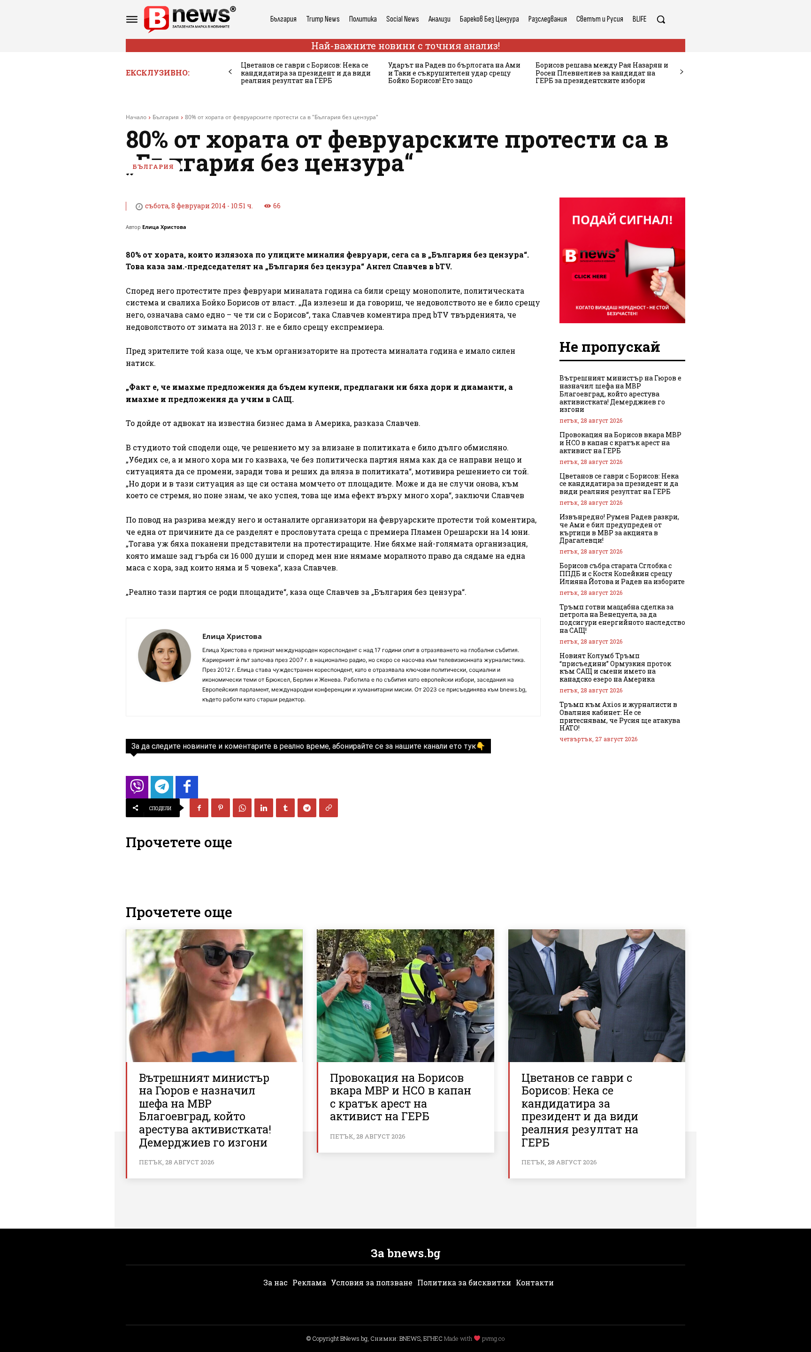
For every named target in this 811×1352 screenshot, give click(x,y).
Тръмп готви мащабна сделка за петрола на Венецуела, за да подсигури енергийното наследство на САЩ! (622, 618)
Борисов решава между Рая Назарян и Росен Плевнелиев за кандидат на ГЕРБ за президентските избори (602, 73)
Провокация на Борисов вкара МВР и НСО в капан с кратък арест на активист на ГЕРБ (620, 442)
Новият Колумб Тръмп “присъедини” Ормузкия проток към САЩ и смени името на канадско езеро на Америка (615, 667)
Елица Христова (164, 226)
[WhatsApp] (242, 807)
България (166, 117)
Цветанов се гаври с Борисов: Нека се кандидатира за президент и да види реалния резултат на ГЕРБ (306, 73)
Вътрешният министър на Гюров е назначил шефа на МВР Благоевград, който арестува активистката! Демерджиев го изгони (620, 393)
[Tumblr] (285, 807)
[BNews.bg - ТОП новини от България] (190, 19)
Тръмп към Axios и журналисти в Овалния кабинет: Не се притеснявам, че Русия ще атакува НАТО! (619, 716)
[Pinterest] (220, 807)
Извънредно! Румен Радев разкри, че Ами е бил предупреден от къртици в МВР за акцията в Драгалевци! (619, 528)
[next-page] (682, 72)
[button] (660, 19)
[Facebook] (199, 807)
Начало (136, 117)
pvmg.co (493, 1338)
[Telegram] (307, 807)
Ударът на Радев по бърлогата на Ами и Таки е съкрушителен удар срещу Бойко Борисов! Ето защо (454, 73)
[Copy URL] (328, 807)
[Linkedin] (263, 807)
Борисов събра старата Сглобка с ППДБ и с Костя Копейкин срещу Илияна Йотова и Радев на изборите (622, 573)
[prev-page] (230, 72)
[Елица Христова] (164, 667)
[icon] (137, 790)
